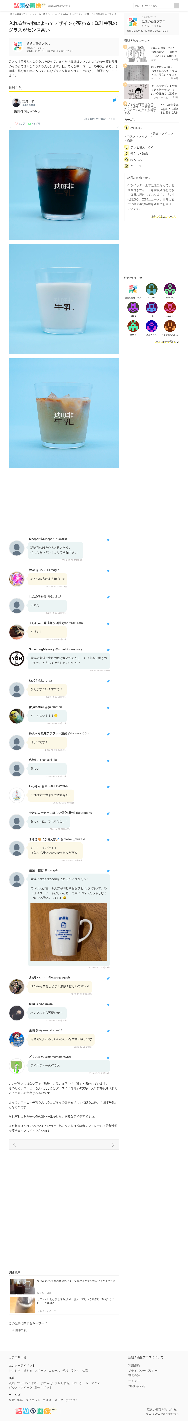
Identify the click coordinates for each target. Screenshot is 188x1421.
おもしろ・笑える (20, 1370)
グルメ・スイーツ (46, 1311)
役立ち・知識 (44, 1292)
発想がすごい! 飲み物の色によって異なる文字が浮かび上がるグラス (76, 1280)
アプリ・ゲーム (159, 97)
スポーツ (40, 1370)
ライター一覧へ (166, 342)
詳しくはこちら (162, 216)
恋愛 (153, 60)
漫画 (12, 1383)
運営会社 (134, 1376)
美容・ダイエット (161, 134)
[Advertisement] (64, 502)
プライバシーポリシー (143, 1370)
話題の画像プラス (38, 43)
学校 (65, 1370)
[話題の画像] (27, 5)
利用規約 (134, 1365)
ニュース (156, 78)
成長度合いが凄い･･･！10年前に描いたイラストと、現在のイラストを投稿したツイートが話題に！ (164, 74)
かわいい (136, 128)
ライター (134, 1381)
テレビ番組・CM (142, 147)
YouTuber (23, 1383)
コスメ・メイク (137, 136)
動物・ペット (43, 1387)
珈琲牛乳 (21, 1330)
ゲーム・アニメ (89, 1383)
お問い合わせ (137, 1386)
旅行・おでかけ (42, 1383)
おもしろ (136, 160)
